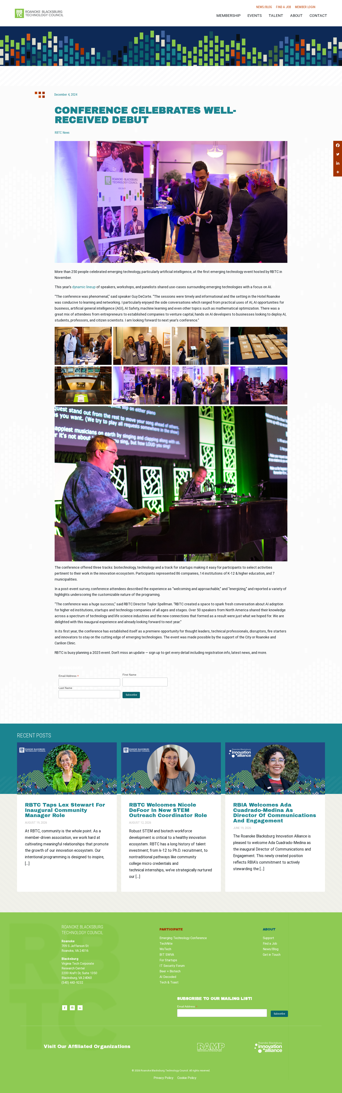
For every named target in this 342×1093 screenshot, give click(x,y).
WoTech (165, 949)
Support (268, 938)
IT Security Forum (172, 966)
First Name (129, 674)
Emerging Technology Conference (183, 938)
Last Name (65, 688)
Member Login (305, 7)
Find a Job (283, 7)
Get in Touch (271, 955)
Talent (276, 15)
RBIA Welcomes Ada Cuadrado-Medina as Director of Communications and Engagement (274, 812)
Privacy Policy (163, 1078)
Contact (318, 15)
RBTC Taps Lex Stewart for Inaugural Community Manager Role (65, 810)
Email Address (69, 676)
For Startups (168, 960)
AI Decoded (168, 977)
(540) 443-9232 (72, 982)
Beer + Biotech (170, 971)
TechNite (166, 943)
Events (254, 15)
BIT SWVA (167, 955)
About (296, 15)
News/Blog (264, 7)
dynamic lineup (84, 287)
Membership (228, 15)
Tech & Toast (169, 982)
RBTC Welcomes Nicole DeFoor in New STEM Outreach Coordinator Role (168, 810)
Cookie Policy (186, 1078)
